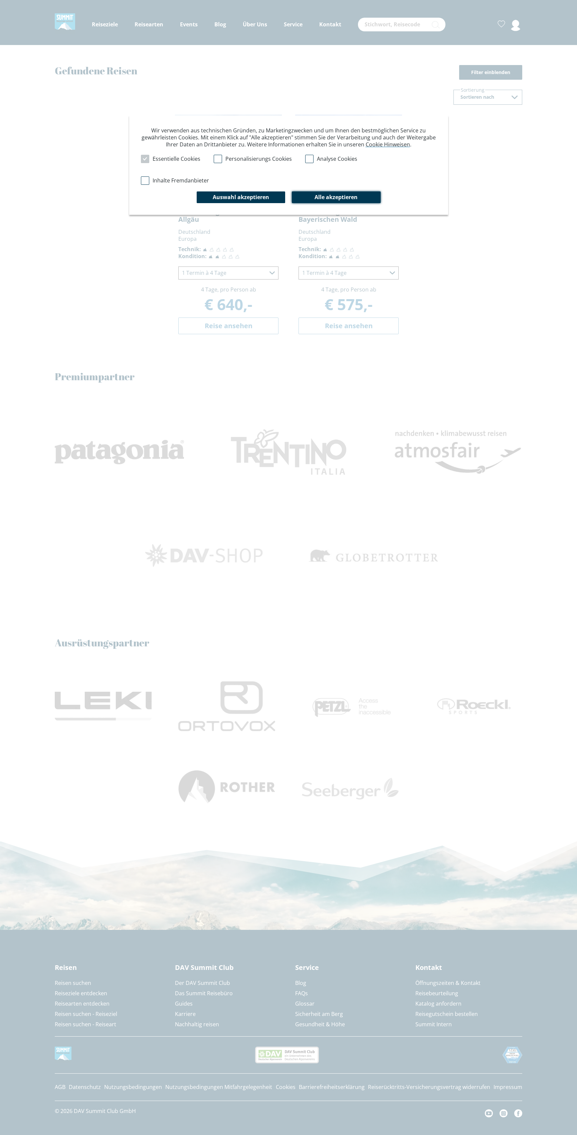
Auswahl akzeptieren (241, 197)
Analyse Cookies (337, 158)
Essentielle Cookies (176, 158)
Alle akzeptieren (336, 197)
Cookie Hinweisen (388, 144)
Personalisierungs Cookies (258, 158)
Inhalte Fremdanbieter (181, 180)
